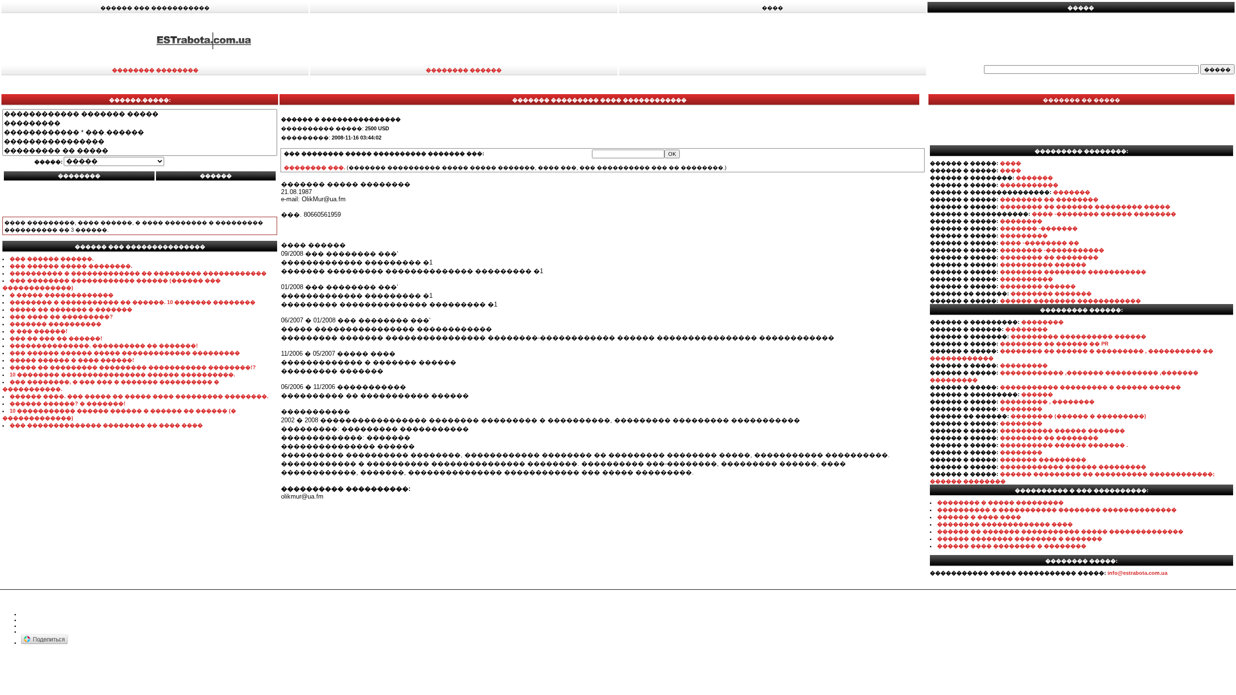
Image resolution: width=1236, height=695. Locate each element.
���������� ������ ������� (1062, 430)
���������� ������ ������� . (1064, 445)
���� (1010, 163)
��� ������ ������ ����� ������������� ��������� (125, 353)
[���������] (140, 123)
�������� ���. (314, 167)
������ (1037, 394)
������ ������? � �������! (68, 403)
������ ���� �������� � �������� (1011, 546)
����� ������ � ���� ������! (72, 360)
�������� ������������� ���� (1005, 524)
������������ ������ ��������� (1073, 467)
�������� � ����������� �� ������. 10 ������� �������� (132, 302)
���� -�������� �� (1039, 243)
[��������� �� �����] (140, 150)
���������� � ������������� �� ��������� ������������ (138, 273)
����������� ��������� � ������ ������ (1090, 387)
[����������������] (140, 141)
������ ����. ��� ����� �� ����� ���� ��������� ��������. (139, 396)
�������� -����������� (1052, 250)
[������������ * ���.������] (140, 132)
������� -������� (1039, 228)
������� (1034, 178)
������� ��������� (1043, 459)
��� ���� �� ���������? (61, 317)
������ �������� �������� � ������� (1019, 539)
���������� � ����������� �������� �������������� (1057, 510)
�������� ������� (1051, 293)
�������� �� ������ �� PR (1054, 344)
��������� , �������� (1047, 401)
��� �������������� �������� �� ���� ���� (106, 425)
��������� (1024, 235)
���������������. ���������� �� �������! (104, 345)
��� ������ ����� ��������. (71, 266)
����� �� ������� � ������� (71, 309)
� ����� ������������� (61, 295)
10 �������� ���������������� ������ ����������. (122, 374)
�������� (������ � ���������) (1078, 416)
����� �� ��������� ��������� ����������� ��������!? (133, 367)
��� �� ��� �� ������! (56, 338)
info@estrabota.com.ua (1137, 573)
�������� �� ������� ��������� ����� (1085, 206)
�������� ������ (1038, 286)
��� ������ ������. (52, 259)
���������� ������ (1043, 264)
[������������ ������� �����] (140, 114)
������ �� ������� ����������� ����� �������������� (1060, 531)
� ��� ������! (39, 331)
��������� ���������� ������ (1078, 336)
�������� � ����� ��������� (1000, 502)
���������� (1026, 279)
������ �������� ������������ (1070, 301)
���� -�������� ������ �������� (1104, 214)
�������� (1021, 221)
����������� (1029, 185)
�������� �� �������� (1049, 199)
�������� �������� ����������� (1073, 272)
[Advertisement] (822, 40)
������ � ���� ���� (979, 517)
